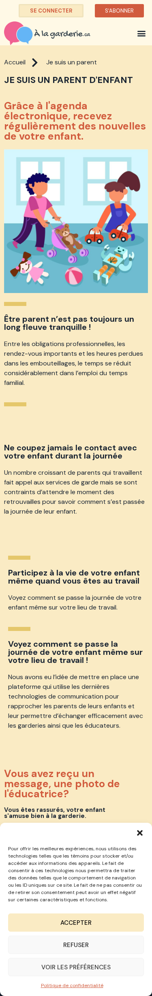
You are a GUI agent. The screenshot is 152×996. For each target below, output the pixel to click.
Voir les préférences (76, 967)
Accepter (76, 923)
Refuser (76, 945)
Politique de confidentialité (72, 985)
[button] (140, 833)
